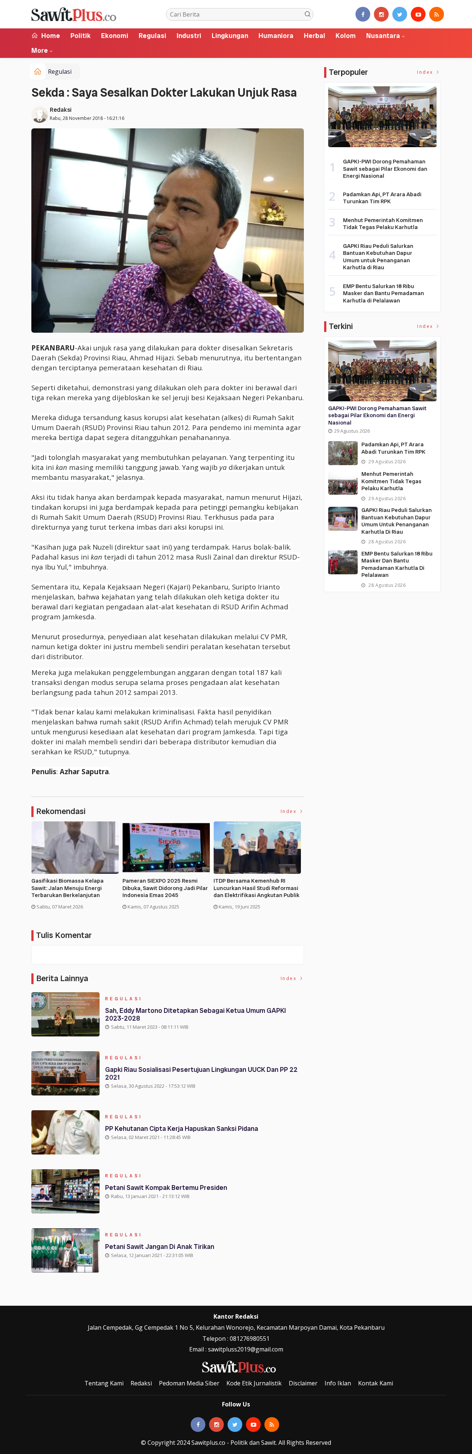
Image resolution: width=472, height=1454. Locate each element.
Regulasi (152, 35)
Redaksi (61, 110)
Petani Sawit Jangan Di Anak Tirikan (159, 1246)
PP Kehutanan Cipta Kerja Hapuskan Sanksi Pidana (181, 1128)
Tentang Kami (104, 1383)
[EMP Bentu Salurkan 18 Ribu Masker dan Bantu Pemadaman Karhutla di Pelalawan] (343, 562)
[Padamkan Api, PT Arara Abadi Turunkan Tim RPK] (343, 453)
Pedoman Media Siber (189, 1383)
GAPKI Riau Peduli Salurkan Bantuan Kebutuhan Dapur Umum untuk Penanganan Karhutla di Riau (378, 256)
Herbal (314, 35)
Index (290, 811)
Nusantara (383, 35)
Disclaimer (303, 1383)
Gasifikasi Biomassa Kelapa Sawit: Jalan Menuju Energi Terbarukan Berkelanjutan (67, 888)
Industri (189, 35)
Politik (80, 35)
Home (50, 35)
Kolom (346, 35)
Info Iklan (337, 1383)
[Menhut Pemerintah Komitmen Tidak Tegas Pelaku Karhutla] (343, 483)
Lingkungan (230, 35)
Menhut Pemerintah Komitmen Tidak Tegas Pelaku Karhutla (383, 224)
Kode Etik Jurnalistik (254, 1383)
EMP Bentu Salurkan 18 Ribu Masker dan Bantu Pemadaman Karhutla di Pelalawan (383, 293)
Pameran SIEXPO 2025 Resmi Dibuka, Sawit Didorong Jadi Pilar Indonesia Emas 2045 (165, 888)
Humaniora (276, 35)
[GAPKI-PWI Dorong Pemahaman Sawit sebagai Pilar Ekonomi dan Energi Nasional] (382, 116)
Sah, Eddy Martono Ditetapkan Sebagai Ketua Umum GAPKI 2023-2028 (195, 1014)
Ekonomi (114, 35)
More (39, 50)
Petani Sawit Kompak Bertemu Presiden (166, 1187)
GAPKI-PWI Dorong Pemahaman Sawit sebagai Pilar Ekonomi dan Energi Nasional (385, 169)
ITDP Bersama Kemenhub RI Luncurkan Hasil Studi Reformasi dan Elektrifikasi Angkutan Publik (256, 888)
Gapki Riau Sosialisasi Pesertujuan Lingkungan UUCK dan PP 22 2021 (201, 1073)
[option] (76, 868)
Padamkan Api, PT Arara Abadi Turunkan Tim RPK (382, 198)
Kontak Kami (375, 1383)
